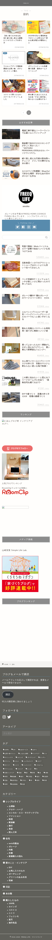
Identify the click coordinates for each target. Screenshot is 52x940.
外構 (11, 853)
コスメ (17, 761)
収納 (20, 772)
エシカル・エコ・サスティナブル (24, 813)
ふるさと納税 (24, 753)
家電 (33, 772)
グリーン (7, 761)
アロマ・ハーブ (16, 810)
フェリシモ (14, 916)
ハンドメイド (27, 765)
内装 (11, 850)
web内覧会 (14, 843)
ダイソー (7, 765)
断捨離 (14, 776)
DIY (14, 749)
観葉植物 (14, 784)
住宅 (8, 838)
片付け (24, 780)
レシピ (29, 769)
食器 (23, 784)
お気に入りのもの (17, 871)
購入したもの (12, 900)
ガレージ (13, 847)
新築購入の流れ (16, 856)
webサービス (24, 749)
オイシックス (9, 757)
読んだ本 (13, 832)
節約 (38, 780)
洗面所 (46, 776)
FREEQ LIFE (26, 3)
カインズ (20, 757)
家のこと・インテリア (16, 863)
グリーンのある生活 (18, 877)
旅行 (22, 776)
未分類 (9, 893)
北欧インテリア (9, 772)
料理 (6, 776)
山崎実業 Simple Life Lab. (14, 550)
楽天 (38, 776)
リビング (20, 769)
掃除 (46, 772)
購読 (8, 694)
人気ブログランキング (12, 483)
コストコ (13, 910)
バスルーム (39, 765)
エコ (45, 753)
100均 (7, 749)
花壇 (6, 784)
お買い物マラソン (10, 753)
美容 (45, 780)
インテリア (36, 753)
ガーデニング (31, 757)
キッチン (42, 757)
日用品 (30, 776)
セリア (39, 761)
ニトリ (17, 765)
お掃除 (12, 806)
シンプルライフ (28, 761)
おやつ (35, 749)
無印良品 (14, 780)
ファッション (9, 769)
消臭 (6, 780)
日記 (8, 887)
